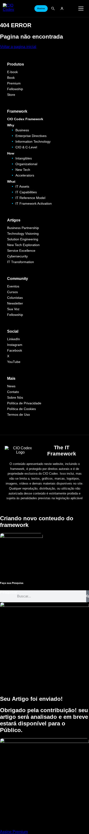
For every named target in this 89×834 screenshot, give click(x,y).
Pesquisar (8, 592)
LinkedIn (13, 339)
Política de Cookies (21, 409)
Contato (13, 392)
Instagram (14, 345)
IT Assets (22, 186)
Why (10, 125)
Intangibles (23, 158)
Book (11, 77)
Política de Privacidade (24, 403)
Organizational (26, 164)
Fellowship (15, 89)
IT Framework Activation (33, 203)
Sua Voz (13, 309)
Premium (14, 83)
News (11, 386)
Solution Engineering (22, 239)
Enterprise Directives (31, 136)
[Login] (62, 8)
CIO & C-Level (26, 147)
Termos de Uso (18, 414)
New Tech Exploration (23, 245)
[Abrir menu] (81, 8)
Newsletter (15, 303)
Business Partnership (23, 228)
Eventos (13, 286)
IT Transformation (20, 262)
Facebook (14, 350)
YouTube (13, 362)
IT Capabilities (26, 192)
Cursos (12, 292)
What (11, 181)
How (10, 153)
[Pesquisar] (87, 596)
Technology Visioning (23, 233)
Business (22, 130)
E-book (12, 72)
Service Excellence (21, 250)
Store (11, 95)
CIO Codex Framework (25, 119)
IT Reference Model (30, 198)
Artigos (13, 220)
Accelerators (24, 175)
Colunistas (15, 298)
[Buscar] (53, 8)
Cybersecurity (17, 256)
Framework (17, 111)
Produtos (15, 64)
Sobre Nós (15, 397)
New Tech (22, 170)
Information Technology (33, 141)
